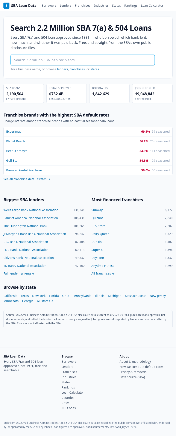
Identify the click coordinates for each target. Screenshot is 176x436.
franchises (77, 69)
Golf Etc (11, 160)
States (116, 5)
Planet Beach (15, 141)
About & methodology (135, 361)
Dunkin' (96, 242)
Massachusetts (135, 296)
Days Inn (97, 258)
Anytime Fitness (102, 266)
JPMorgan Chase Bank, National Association (34, 234)
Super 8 (97, 250)
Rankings (131, 5)
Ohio (65, 296)
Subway (97, 210)
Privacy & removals (133, 372)
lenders (62, 69)
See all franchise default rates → (26, 179)
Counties (68, 398)
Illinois (100, 296)
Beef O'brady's (16, 151)
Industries (101, 5)
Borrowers (49, 5)
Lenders (65, 5)
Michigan (114, 296)
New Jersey (158, 296)
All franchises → (103, 273)
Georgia (27, 301)
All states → (45, 301)
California (10, 296)
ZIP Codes (69, 408)
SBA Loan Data (21, 5)
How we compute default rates (142, 367)
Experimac (13, 131)
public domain (126, 423)
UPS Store (98, 226)
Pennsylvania (82, 296)
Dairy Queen (100, 234)
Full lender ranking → (19, 273)
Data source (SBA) (132, 377)
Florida (54, 296)
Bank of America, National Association (30, 218)
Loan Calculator (152, 5)
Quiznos (97, 218)
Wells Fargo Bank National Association (30, 210)
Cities (66, 403)
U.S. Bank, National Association (25, 242)
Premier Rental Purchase (24, 170)
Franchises (82, 5)
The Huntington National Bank (25, 226)
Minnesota (11, 301)
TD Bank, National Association (24, 266)
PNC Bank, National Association (26, 250)
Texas (25, 296)
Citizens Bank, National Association (28, 258)
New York (39, 296)
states (94, 69)
